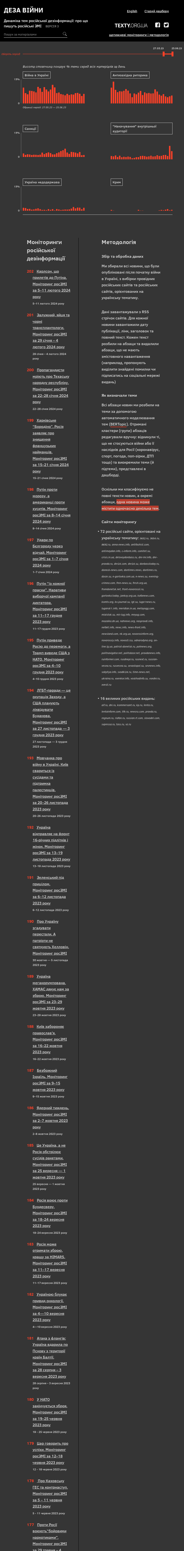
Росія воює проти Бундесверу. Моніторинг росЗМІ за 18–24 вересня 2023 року (50, 1213)
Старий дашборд (156, 11)
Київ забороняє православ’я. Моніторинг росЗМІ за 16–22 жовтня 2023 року (50, 1039)
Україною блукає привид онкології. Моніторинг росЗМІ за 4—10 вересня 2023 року (50, 1307)
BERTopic (118, 424)
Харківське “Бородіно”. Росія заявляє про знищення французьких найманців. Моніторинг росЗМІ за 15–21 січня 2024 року (51, 446)
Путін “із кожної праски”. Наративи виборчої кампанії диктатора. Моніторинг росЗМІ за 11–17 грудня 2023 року (50, 602)
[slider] (164, 54)
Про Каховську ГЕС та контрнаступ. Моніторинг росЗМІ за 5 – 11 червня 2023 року (50, 1493)
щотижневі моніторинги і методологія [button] (139, 34)
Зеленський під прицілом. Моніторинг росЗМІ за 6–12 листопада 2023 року (50, 890)
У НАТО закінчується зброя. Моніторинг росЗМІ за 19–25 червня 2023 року (50, 1412)
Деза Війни (23, 10)
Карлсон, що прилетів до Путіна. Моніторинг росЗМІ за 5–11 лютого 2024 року (51, 284)
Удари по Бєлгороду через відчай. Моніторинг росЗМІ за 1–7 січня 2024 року (50, 552)
